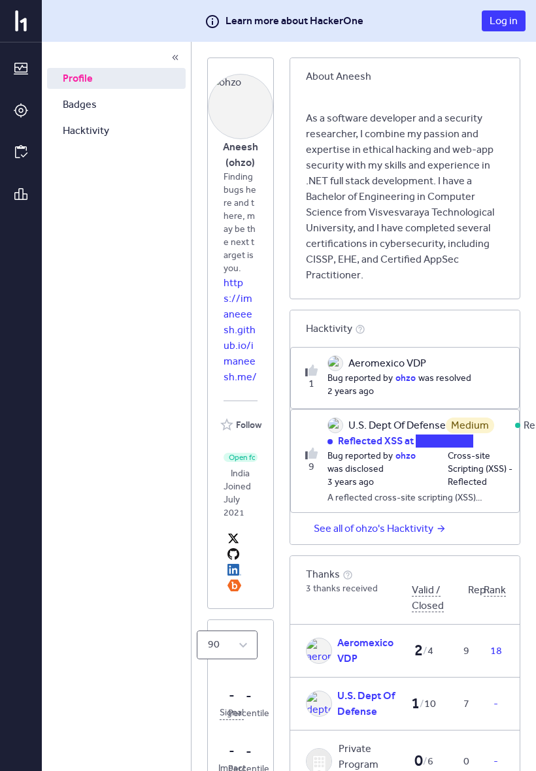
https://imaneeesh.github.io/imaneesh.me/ (240, 329)
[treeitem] (116, 78)
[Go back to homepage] (20, 20)
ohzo (405, 377)
